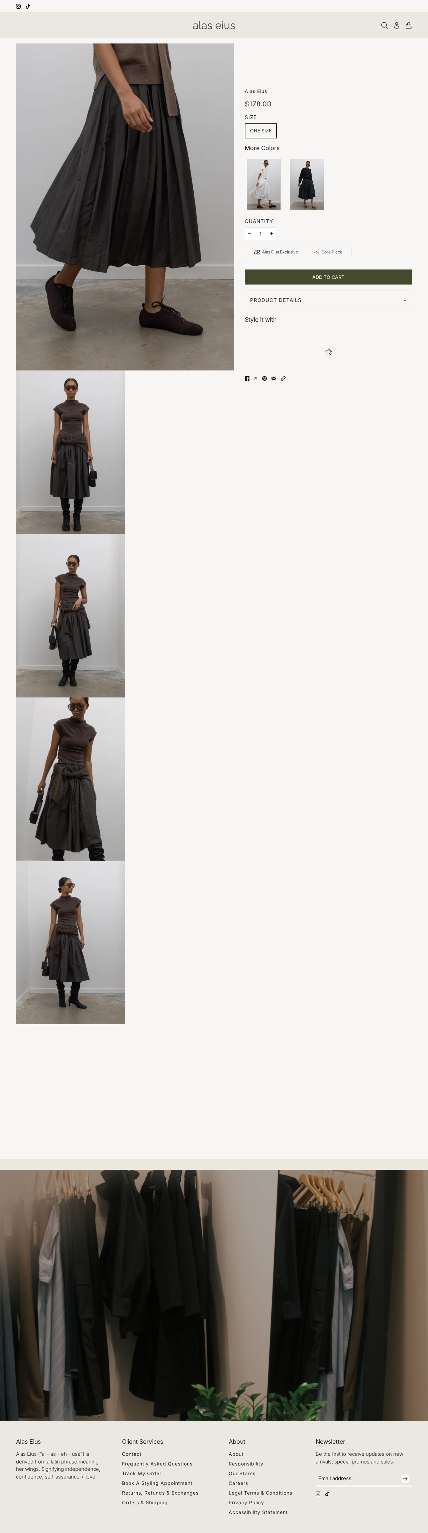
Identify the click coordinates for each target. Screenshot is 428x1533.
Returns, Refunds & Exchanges (160, 1493)
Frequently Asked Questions (157, 1463)
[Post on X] (256, 378)
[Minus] (249, 233)
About (236, 1454)
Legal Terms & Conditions (260, 1493)
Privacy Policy (246, 1502)
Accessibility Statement (258, 1512)
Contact (132, 1454)
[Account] (396, 25)
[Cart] (408, 25)
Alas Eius (256, 91)
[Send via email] (274, 378)
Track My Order (142, 1473)
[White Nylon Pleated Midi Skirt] (264, 184)
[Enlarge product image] (125, 206)
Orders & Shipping (145, 1502)
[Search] (384, 25)
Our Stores (242, 1473)
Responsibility (246, 1463)
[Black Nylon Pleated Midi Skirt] (307, 184)
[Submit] (405, 1478)
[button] (283, 378)
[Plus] (271, 233)
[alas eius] (214, 25)
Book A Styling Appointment (157, 1483)
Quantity (259, 221)
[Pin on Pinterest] (264, 378)
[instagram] (18, 6)
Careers (238, 1483)
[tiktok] (27, 6)
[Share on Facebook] (247, 378)
